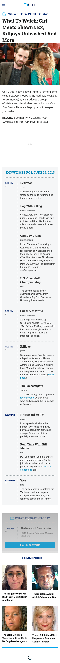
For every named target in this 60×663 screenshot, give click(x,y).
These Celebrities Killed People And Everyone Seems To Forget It (44, 638)
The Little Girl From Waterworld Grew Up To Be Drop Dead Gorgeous (14, 638)
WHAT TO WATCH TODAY (28, 14)
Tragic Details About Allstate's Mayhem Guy (44, 595)
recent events (27, 397)
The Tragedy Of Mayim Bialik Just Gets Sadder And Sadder (14, 597)
